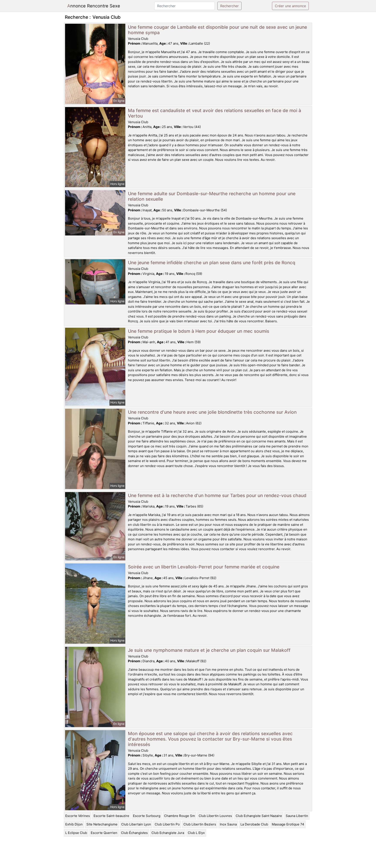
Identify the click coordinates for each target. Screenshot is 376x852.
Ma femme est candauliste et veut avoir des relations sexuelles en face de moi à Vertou (214, 113)
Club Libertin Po (167, 824)
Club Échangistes (134, 833)
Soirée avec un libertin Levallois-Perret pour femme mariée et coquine (203, 567)
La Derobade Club (254, 824)
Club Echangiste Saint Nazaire (259, 816)
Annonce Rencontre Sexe (93, 5)
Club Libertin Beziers (199, 824)
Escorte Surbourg (146, 816)
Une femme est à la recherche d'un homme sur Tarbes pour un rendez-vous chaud (217, 495)
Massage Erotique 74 (288, 824)
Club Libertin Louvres (215, 816)
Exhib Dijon (74, 824)
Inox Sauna (228, 824)
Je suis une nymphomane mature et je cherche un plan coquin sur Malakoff (209, 650)
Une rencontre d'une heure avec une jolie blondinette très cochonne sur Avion (212, 412)
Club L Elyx (196, 833)
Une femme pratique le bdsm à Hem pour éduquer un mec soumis (198, 331)
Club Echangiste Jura (167, 833)
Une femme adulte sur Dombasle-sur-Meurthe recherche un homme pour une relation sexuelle (211, 196)
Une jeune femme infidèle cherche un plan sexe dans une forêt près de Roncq (211, 262)
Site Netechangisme (102, 824)
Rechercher (229, 6)
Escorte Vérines (77, 816)
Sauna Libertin (297, 816)
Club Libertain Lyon (136, 824)
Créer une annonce (290, 6)
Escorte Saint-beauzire (111, 816)
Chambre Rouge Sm (179, 816)
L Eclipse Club (76, 833)
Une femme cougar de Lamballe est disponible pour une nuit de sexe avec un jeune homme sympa (217, 29)
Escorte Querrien (104, 833)
